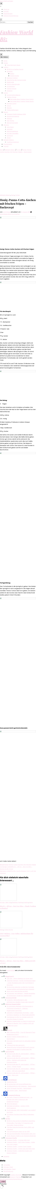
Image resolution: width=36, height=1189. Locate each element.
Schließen (5, 57)
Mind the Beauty (12, 1104)
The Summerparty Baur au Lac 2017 (18, 1132)
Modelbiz (10, 72)
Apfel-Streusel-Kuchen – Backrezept (19, 1088)
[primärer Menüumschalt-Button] (1, 54)
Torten (17, 195)
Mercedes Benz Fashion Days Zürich (21, 99)
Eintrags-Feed (8, 1167)
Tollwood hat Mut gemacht (16, 1045)
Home (5, 61)
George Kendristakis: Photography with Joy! (21, 1134)
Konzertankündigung (13, 95)
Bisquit (2, 865)
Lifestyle (6, 125)
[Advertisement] (18, 174)
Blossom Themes (15, 1177)
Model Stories (14, 76)
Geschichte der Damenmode (16, 80)
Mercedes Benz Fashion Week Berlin (22, 101)
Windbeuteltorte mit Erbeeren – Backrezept (21, 1086)
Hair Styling (10, 121)
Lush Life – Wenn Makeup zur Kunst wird (19, 979)
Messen (9, 108)
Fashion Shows (11, 89)
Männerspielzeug (12, 131)
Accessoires (11, 86)
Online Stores (8, 930)
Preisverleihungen (12, 110)
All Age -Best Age (5, 902)
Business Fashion (12, 78)
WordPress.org (8, 1171)
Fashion (5, 67)
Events (5, 93)
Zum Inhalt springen (6, 1)
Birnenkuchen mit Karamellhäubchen (19, 1084)
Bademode (10, 82)
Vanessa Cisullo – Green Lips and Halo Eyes (21, 1149)
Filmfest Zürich (11, 104)
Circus (9, 106)
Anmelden (6, 1165)
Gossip (5, 63)
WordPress (3, 1179)
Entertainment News (13, 65)
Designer (10, 91)
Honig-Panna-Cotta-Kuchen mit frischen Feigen (20, 865)
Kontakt (6, 11)
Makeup (9, 119)
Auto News (10, 127)
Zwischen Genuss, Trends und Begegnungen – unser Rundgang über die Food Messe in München (21, 983)
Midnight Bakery (8, 140)
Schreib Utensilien (12, 133)
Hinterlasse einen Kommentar (10, 214)
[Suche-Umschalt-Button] (1, 19)
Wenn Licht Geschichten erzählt (17, 991)
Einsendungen (7, 14)
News (13, 195)
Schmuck (10, 136)
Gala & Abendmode (13, 84)
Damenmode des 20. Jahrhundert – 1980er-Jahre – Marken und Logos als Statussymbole (21, 1060)
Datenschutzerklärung (10, 16)
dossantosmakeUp (13, 116)
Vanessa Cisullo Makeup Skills (16, 114)
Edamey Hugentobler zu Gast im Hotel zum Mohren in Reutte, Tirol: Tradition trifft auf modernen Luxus (21, 1023)
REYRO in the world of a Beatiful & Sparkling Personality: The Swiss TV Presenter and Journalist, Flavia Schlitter (21, 1123)
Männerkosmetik (12, 123)
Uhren (9, 138)
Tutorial (5, 146)
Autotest (9, 129)
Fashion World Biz (16, 1175)
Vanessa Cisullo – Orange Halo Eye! (18, 1140)
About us (6, 9)
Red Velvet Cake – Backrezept (17, 1091)
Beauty (5, 112)
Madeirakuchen (12, 1082)
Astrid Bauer (7, 212)
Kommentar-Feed (9, 1169)
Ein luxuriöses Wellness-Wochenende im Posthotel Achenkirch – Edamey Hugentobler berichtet (20, 1008)
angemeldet (10, 970)
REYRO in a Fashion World (15, 69)
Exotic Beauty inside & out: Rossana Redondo (21, 1136)
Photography (7, 144)
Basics (12, 74)
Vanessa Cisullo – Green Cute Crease (19, 1147)
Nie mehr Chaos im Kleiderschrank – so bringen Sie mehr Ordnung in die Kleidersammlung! (19, 1099)
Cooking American (13, 142)
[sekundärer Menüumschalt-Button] (1, 3)
